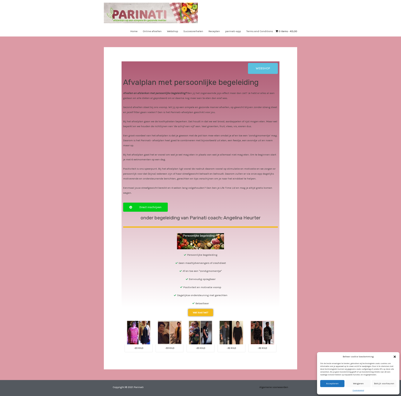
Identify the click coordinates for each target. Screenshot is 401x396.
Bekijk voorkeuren (384, 383)
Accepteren (332, 383)
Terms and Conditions (259, 31)
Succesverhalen (193, 31)
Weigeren (358, 383)
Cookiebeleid (358, 390)
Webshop (172, 31)
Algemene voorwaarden (273, 387)
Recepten (214, 31)
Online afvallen (152, 31)
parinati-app (233, 31)
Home (134, 31)
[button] (394, 356)
